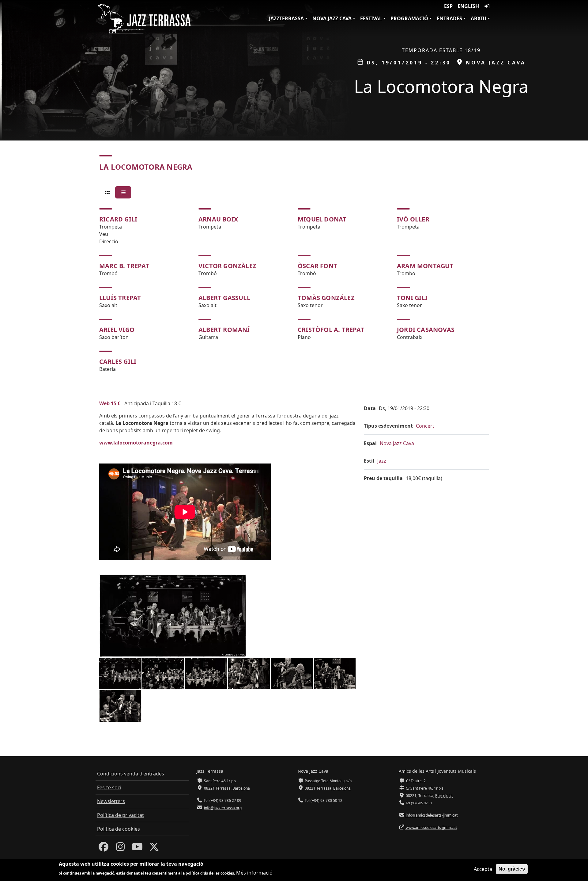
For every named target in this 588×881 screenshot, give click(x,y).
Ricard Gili (118, 219)
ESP (448, 6)
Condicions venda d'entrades (130, 773)
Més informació (254, 872)
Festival (371, 18)
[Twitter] (154, 848)
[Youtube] (137, 848)
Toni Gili (412, 298)
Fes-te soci (109, 787)
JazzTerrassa (286, 18)
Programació (409, 18)
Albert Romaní (224, 329)
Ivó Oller (413, 219)
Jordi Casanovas (425, 329)
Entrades (449, 18)
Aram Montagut (425, 266)
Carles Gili (117, 361)
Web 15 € (109, 403)
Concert (425, 425)
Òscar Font (317, 266)
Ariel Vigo (116, 329)
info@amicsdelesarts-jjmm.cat (431, 815)
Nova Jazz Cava (332, 18)
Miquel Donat (322, 219)
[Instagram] (120, 848)
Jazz (381, 460)
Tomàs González (326, 298)
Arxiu (478, 18)
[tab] (107, 192)
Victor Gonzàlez (227, 266)
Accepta (483, 869)
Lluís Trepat (120, 298)
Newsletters (111, 801)
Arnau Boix (218, 219)
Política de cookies (118, 828)
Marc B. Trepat (124, 266)
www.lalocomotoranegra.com (136, 442)
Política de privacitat (120, 815)
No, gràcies (512, 868)
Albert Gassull (224, 298)
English (468, 6)
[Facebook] (103, 848)
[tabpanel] (294, 290)
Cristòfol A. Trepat (331, 329)
